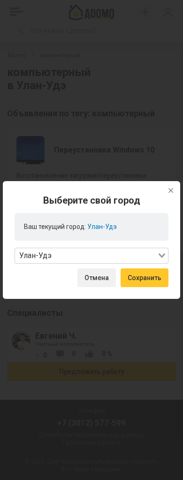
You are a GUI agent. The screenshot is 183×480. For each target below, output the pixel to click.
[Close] (170, 190)
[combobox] (91, 256)
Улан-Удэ (102, 226)
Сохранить (144, 278)
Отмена (96, 278)
